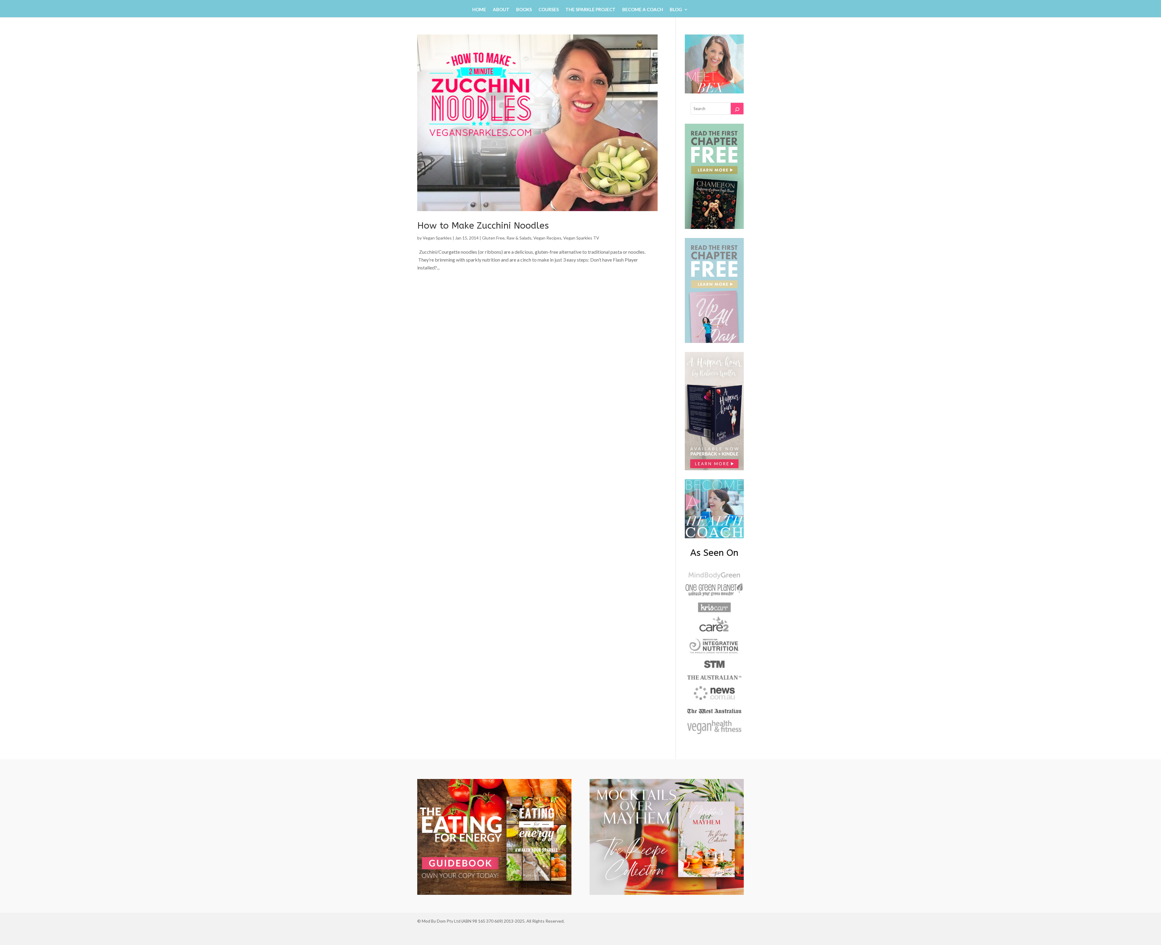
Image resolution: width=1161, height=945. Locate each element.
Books (524, 9)
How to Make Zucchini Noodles (483, 225)
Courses (548, 9)
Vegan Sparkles (437, 237)
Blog (676, 9)
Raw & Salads (519, 237)
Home (479, 9)
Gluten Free (493, 237)
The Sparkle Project (590, 9)
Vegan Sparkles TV (581, 237)
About (501, 9)
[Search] (737, 109)
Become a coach (642, 9)
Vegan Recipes (547, 237)
